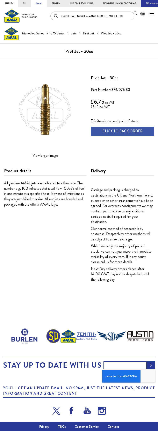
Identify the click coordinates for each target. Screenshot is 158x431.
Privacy (44, 426)
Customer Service (87, 426)
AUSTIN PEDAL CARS (81, 3)
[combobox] (92, 16)
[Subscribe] (151, 365)
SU (24, 3)
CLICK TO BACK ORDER (122, 131)
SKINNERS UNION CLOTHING (119, 3)
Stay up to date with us (52, 365)
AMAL (39, 3)
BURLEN (9, 3)
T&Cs (62, 426)
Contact (113, 426)
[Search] (56, 16)
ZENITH (55, 3)
